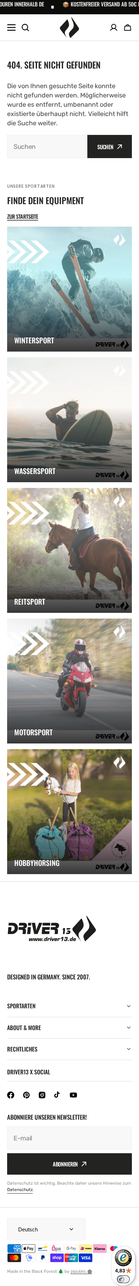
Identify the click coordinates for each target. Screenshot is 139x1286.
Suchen (105, 147)
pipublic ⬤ (81, 1271)
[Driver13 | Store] (69, 27)
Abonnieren (65, 1164)
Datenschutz (20, 1189)
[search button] (25, 27)
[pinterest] (26, 1095)
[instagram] (42, 1095)
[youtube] (73, 1095)
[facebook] (11, 1095)
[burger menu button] (11, 27)
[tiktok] (58, 1095)
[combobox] (46, 146)
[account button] (113, 27)
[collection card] (69, 289)
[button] (127, 27)
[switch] (123, 1279)
